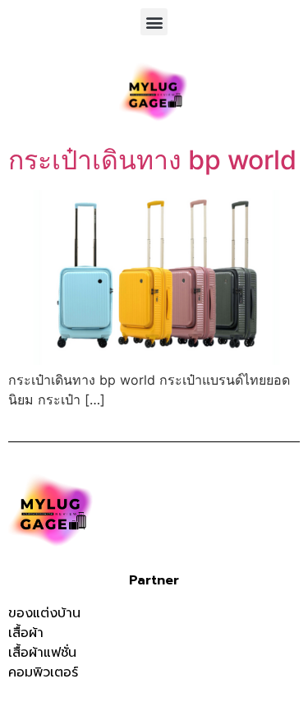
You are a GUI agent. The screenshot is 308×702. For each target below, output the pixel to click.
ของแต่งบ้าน (44, 613)
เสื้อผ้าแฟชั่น (42, 653)
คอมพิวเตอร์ (43, 672)
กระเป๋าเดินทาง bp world (152, 160)
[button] (154, 21)
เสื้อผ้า (26, 633)
